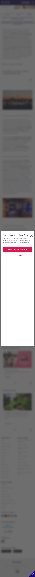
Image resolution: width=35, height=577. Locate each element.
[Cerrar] (31, 235)
